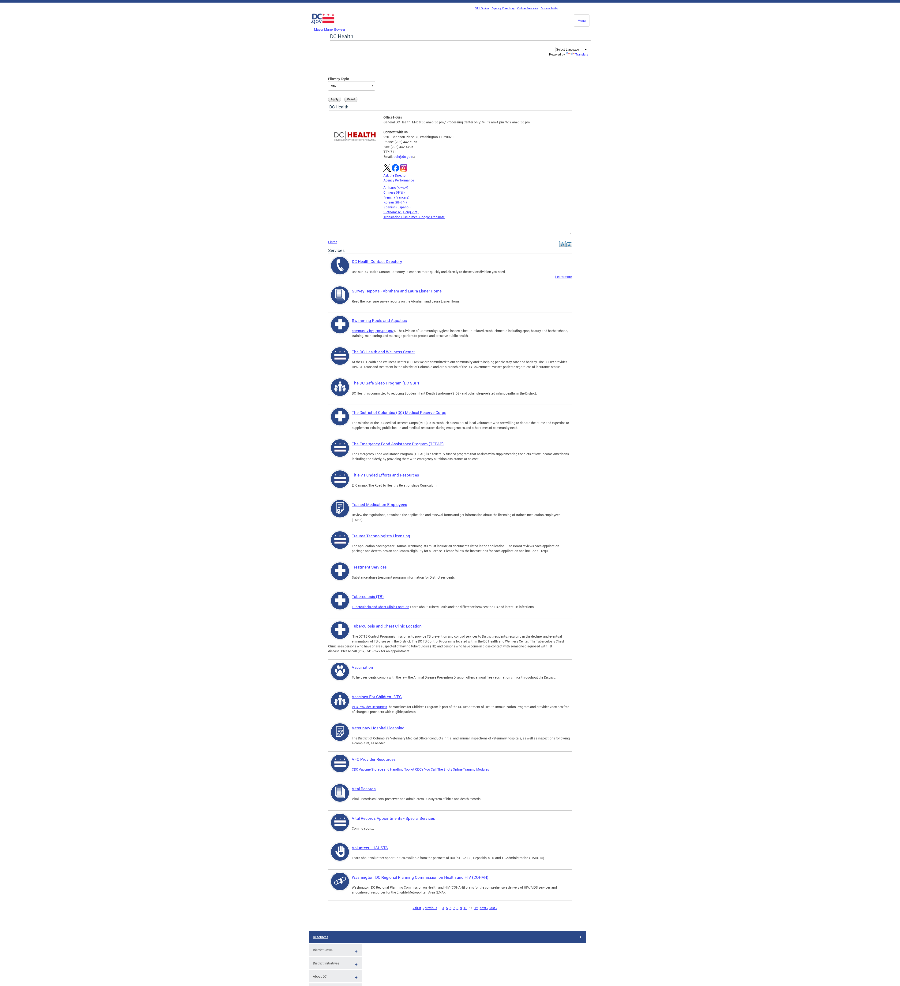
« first (417, 908)
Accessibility (549, 8)
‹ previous (430, 908)
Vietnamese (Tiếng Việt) (401, 212)
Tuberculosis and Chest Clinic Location (380, 607)
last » (493, 908)
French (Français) (396, 197)
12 (476, 908)
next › (484, 908)
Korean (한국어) (395, 202)
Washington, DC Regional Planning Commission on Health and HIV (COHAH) (420, 877)
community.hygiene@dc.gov (373, 331)
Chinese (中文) (394, 192)
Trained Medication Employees (379, 504)
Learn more (563, 276)
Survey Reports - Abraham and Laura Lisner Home (397, 291)
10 (465, 908)
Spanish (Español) (397, 207)
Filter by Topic (338, 79)
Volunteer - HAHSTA (370, 847)
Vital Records (364, 788)
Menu (582, 20)
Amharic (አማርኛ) (395, 187)
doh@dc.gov (403, 156)
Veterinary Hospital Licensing (378, 728)
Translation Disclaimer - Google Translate (414, 217)
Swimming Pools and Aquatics (379, 320)
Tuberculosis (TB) (368, 596)
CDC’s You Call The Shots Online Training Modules (452, 769)
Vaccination (362, 667)
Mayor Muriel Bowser (329, 29)
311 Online (482, 8)
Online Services (527, 8)
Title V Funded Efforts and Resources (385, 475)
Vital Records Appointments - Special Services (393, 818)
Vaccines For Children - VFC (377, 696)
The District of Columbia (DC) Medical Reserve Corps (399, 412)
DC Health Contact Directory (377, 261)
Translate (581, 54)
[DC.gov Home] (322, 25)
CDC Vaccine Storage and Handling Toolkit (383, 769)
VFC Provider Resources (369, 707)
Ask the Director (395, 175)
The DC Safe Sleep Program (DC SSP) (385, 383)
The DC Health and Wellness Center (383, 352)
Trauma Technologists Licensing (381, 536)
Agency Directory (503, 8)
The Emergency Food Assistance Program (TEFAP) (398, 444)
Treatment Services (369, 567)
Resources (320, 937)
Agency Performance (398, 180)
